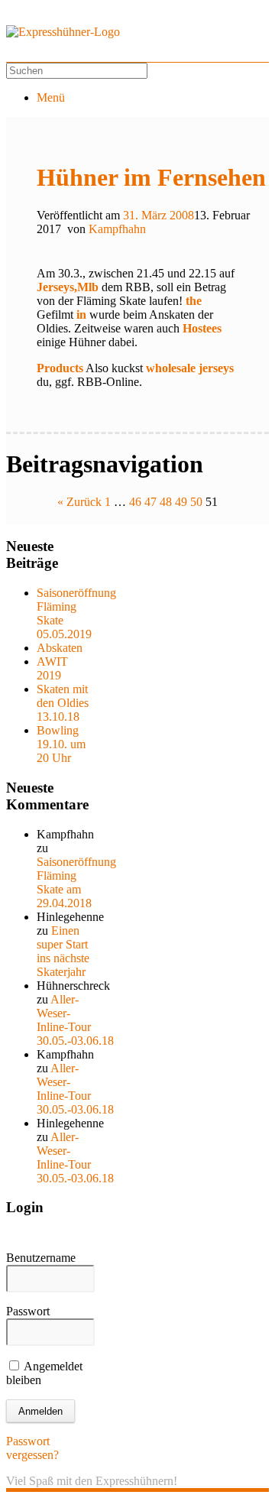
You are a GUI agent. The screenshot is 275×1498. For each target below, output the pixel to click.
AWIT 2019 (52, 668)
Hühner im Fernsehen (151, 177)
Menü (51, 97)
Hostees (202, 328)
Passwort (28, 1311)
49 (181, 501)
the (194, 300)
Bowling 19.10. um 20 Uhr (61, 744)
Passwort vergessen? (32, 1448)
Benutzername (41, 1257)
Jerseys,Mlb (68, 286)
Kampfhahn (117, 228)
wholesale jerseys (190, 368)
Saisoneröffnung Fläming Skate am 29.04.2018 (76, 882)
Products (60, 368)
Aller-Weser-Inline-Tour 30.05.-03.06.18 (75, 1020)
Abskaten (59, 647)
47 (150, 501)
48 (166, 501)
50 (196, 501)
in (81, 314)
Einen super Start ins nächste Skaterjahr (63, 951)
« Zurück (79, 501)
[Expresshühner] (63, 31)
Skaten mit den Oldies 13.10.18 (63, 703)
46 (135, 501)
